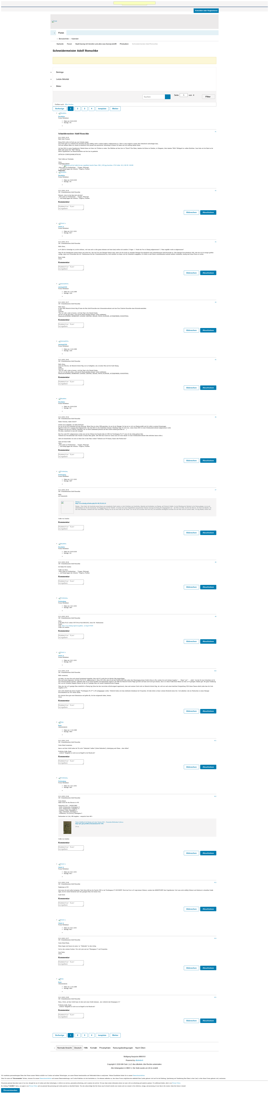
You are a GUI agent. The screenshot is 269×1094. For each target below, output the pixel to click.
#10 (215, 671)
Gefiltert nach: (59, 104)
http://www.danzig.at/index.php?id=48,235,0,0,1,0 (90, 503)
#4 (215, 302)
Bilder (58, 86)
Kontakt (93, 1048)
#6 (215, 417)
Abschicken (208, 212)
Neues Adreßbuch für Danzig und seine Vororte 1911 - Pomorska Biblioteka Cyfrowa (99, 822)
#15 (215, 997)
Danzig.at (78, 502)
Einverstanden (10, 1090)
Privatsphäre (105, 1048)
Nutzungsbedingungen (123, 1048)
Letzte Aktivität (62, 79)
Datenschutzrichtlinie (139, 1075)
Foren (61, 33)
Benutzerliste (64, 39)
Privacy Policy (176, 1083)
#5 (215, 359)
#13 (215, 882)
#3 (215, 242)
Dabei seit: (67, 121)
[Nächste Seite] (194, 98)
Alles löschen (69, 104)
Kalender (75, 39)
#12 (215, 796)
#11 (215, 740)
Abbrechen (191, 212)
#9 (215, 616)
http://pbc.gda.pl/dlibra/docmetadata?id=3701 (89, 823)
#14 (215, 938)
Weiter (115, 108)
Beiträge (60, 72)
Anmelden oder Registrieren (206, 11)
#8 (215, 562)
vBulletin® (139, 1060)
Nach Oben (140, 1048)
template (102, 108)
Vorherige (59, 108)
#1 (215, 131)
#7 (215, 490)
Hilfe (86, 1048)
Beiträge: (66, 122)
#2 (215, 190)
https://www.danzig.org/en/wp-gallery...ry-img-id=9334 (77, 625)
